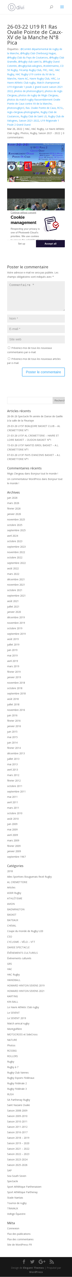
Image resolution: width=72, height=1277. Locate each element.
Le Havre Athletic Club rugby (23, 1007)
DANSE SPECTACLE (18, 947)
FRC (45, 70)
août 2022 (13, 568)
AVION (11, 904)
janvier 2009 (14, 851)
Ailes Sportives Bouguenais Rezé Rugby (29, 876)
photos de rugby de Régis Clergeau (38, 95)
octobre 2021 (14, 590)
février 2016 (14, 720)
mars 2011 (13, 807)
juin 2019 (12, 650)
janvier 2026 (14, 514)
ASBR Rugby (14, 893)
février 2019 (14, 671)
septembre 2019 (16, 633)
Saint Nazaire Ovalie (18, 1105)
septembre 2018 (16, 693)
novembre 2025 (16, 519)
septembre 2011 (16, 791)
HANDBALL (13, 980)
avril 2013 (12, 769)
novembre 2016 (16, 710)
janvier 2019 (14, 677)
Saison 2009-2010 (17, 1116)
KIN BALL (12, 1001)
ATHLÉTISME (14, 898)
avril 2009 (12, 835)
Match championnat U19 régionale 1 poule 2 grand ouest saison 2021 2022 (35, 87)
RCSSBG (12, 1050)
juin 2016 (12, 715)
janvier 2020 (14, 612)
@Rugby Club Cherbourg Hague (38, 53)
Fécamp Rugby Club (30, 70)
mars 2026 (13, 503)
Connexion (13, 1228)
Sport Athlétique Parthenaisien (24, 1186)
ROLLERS (12, 1056)
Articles (11, 887)
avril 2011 (12, 802)
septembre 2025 (16, 530)
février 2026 (14, 508)
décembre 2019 (16, 617)
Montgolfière (14, 1029)
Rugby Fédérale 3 (17, 1088)
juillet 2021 (13, 606)
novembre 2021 (16, 584)
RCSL (60, 108)
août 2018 (13, 699)
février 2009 (14, 846)
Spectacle (12, 1181)
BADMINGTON (15, 909)
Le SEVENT (13, 1012)
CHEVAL (11, 925)
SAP (9, 1170)
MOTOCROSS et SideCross (22, 1034)
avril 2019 (12, 661)
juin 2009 (12, 824)
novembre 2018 (16, 682)
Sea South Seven (16, 1176)
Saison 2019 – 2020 (18, 1143)
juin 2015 (12, 731)
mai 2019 (12, 655)
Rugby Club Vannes (18, 1072)
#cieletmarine (51, 65)
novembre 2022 (16, 552)
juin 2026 (12, 497)
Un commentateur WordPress (24, 479)
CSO (9, 936)
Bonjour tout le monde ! (44, 473)
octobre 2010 (14, 813)
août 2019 (13, 639)
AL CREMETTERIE (17, 882)
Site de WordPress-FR (19, 1244)
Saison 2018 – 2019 (18, 1137)
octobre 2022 (14, 557)
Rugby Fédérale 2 (17, 1083)
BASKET (11, 914)
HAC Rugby (37, 129)
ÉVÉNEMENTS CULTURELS (22, 952)
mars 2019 (13, 666)
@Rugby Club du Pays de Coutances (27, 57)
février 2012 (14, 780)
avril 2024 (12, 535)
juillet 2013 (13, 758)
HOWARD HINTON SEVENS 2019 (26, 985)
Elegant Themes (33, 1267)
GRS (9, 963)
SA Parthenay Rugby (18, 1099)
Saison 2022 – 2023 (18, 1154)
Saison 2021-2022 (29, 120)
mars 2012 (13, 775)
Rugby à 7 (12, 1067)
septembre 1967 (16, 856)
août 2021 (13, 601)
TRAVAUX (12, 1208)
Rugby (33, 133)
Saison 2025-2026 (17, 1165)
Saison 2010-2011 (17, 1121)
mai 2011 (12, 796)
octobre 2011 (14, 786)
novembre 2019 (16, 622)
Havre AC (23, 78)
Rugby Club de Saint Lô (34, 116)
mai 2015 (12, 737)
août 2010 (13, 818)
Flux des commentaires (20, 1239)
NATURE (12, 1040)
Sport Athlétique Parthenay (22, 1192)
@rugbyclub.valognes (30, 65)
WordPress (36, 1272)
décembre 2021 (16, 579)
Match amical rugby (18, 1023)
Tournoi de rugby (17, 1203)
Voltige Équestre (16, 1214)
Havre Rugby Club (39, 78)
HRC (53, 78)
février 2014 (14, 748)
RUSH (10, 1094)
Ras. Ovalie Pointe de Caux (41, 108)
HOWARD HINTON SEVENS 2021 (26, 991)
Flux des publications (19, 1233)
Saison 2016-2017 (17, 1132)
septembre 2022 (16, 563)
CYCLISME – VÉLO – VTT (21, 941)
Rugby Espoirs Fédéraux (20, 1078)
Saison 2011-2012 (17, 1126)
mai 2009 (12, 829)
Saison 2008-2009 (17, 1110)
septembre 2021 (16, 595)
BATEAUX (12, 920)
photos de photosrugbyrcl (28, 91)
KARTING (12, 996)
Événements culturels (19, 958)
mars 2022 (13, 574)
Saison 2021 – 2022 (18, 1148)
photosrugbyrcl (15, 108)
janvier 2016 (14, 726)
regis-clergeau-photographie (23, 112)
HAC (51, 70)
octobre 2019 (14, 628)
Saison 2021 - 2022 (49, 133)
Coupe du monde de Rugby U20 (25, 931)
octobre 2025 (14, 525)
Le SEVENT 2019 (16, 1018)
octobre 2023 (14, 541)
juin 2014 (12, 742)
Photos (24, 133)
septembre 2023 (16, 546)
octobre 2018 (14, 688)
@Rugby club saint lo (30, 61)
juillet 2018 (13, 704)
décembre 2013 (16, 753)
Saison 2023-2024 (17, 1159)
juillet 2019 (13, 644)
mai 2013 (12, 764)
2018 (10, 871)
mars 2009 (13, 840)
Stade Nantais (15, 1197)
